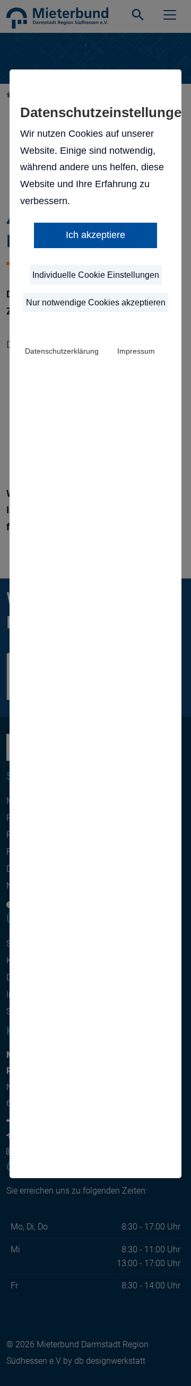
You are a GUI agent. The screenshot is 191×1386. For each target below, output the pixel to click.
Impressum (136, 351)
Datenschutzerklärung (62, 351)
